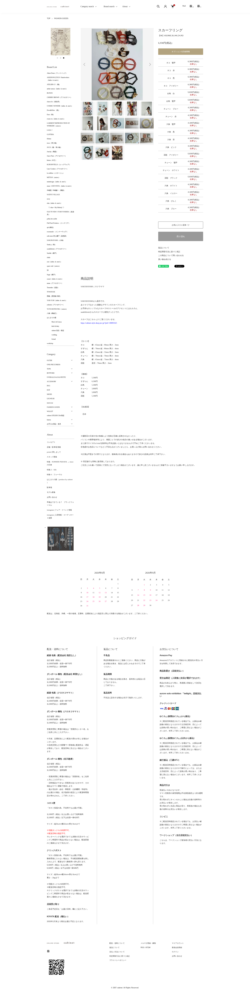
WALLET (50, 411)
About (124, 6)
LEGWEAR (50, 399)
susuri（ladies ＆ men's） (55, 279)
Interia (49, 420)
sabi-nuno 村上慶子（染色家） (57, 236)
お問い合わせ (52, 497)
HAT (48, 390)
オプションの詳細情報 (181, 52)
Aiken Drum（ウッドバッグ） (57, 73)
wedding (52, 335)
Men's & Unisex (54, 322)
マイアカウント (178, 943)
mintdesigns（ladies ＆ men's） (57, 182)
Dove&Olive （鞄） (53, 110)
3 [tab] (63, 58)
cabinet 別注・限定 (55, 330)
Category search (84, 6)
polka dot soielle (52, 219)
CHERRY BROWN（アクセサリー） (59, 97)
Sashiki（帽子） (52, 253)
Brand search (108, 6)
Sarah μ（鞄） (51, 245)
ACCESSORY (51, 381)
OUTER (49, 360)
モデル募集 (51, 492)
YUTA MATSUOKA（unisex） (57, 309)
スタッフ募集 (52, 457)
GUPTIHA (50, 134)
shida (48, 257)
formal (51, 339)
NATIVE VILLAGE (53, 195)
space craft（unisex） (54, 266)
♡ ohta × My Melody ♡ (55, 207)
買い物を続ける (164, 259)
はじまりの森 (51, 318)
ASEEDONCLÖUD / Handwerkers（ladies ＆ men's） (58, 79)
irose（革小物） (52, 143)
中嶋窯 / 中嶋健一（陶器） (56, 190)
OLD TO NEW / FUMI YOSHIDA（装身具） (60, 213)
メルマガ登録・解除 (148, 943)
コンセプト (51, 442)
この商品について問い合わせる (171, 255)
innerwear (50, 403)
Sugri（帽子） (52, 275)
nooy (48, 199)
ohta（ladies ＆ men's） (54, 203)
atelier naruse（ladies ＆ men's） (57, 89)
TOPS (49, 369)
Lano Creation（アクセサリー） (57, 169)
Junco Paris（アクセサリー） (57, 156)
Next (150, 64)
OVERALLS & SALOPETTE (56, 377)
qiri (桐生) (50, 227)
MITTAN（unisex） (53, 177)
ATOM (148, 947)
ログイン (175, 952)
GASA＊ (50, 130)
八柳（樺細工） (52, 313)
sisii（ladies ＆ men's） (54, 262)
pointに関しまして (54, 452)
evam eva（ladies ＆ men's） (56, 119)
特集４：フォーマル (54, 475)
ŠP (48, 270)
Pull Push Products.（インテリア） (58, 223)
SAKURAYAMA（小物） (55, 240)
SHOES (49, 394)
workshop (50, 343)
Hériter (49, 139)
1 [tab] (57, 58)
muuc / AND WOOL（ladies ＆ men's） (59, 186)
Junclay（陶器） (52, 152)
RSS (142, 947)
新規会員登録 (177, 947)
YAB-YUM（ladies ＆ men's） (57, 300)
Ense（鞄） (51, 114)
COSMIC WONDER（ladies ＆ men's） (60, 106)
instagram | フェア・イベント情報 (59, 510)
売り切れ (181, 236)
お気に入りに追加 (179, 225)
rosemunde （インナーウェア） (57, 232)
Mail (184, 6)
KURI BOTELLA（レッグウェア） (59, 164)
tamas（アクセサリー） (55, 283)
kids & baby (53, 326)
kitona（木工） (52, 160)
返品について (163, 248)
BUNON (50, 93)
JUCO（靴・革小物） (54, 147)
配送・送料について (117, 943)
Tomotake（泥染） (53, 287)
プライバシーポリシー (117, 960)
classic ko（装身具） (54, 102)
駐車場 (49, 487)
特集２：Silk (52, 470)
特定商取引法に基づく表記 (169, 252)
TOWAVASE (51, 292)
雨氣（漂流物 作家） (54, 296)
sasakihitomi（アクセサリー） (57, 249)
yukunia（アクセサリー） (55, 305)
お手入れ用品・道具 (54, 424)
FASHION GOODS (61, 18)
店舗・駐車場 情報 (54, 447)
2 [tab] (60, 58)
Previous (85, 64)
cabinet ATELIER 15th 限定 (55, 415)
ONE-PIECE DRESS (53, 365)
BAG (48, 386)
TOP (48, 18)
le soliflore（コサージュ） (55, 173)
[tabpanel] (60, 41)
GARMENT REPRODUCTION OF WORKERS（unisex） (58, 124)
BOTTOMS (50, 373)
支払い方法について (117, 952)
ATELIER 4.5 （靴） (54, 84)
